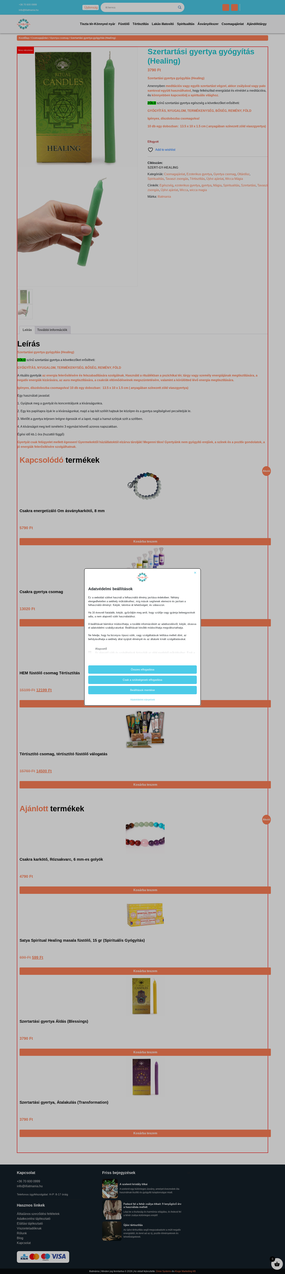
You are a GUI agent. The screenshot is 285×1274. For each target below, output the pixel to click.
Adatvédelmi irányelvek (142, 699)
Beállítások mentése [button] (142, 690)
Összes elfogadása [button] (142, 669)
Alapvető (101, 648)
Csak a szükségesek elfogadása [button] (142, 679)
